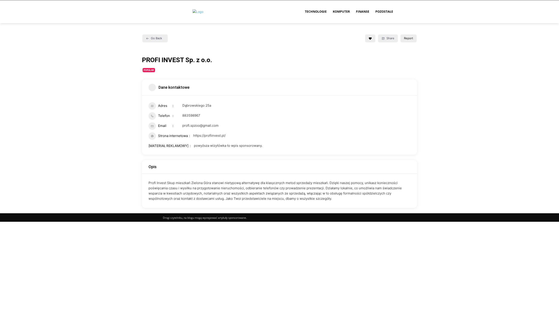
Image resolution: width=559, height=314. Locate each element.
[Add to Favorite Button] (370, 38)
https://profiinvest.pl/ (209, 135)
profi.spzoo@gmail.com (200, 125)
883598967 (191, 115)
